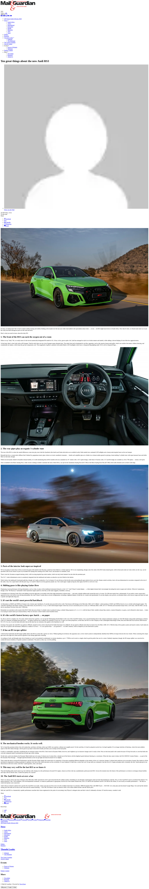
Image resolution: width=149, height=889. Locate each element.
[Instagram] (2, 16)
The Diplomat (8, 854)
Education (7, 835)
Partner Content (5, 871)
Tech (5, 839)
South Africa (7, 830)
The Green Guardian (6, 857)
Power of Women (9, 866)
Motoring (6, 838)
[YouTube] (11, 16)
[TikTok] (7, 16)
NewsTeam (22, 884)
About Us (6, 881)
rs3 (5, 811)
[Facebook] (1, 16)
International (7, 833)
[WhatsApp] (9, 16)
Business (3, 845)
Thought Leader (8, 849)
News (3, 827)
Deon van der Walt (9, 210)
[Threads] (5, 16)
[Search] (6, 14)
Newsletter (7, 878)
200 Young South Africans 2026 (9, 823)
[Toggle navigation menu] (2, 12)
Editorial (6, 853)
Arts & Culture (5, 859)
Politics (3, 844)
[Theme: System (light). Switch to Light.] (3, 14)
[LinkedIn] (4, 16)
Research (6, 879)
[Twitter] (8, 16)
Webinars (6, 868)
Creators (5, 821)
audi (5, 810)
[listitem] (4, 820)
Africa (6, 832)
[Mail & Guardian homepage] (74, 6)
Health (6, 836)
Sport (5, 841)
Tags (2, 821)
